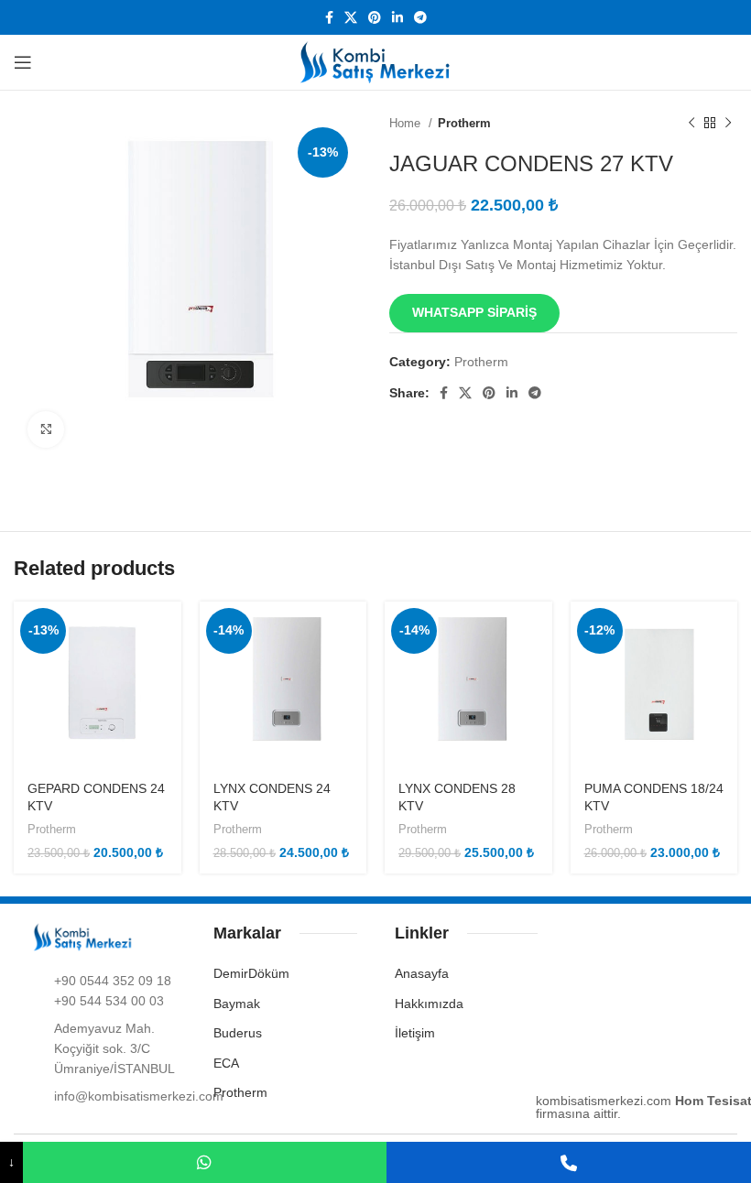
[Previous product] (691, 123)
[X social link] (351, 17)
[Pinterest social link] (374, 17)
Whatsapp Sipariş (474, 312)
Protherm (464, 123)
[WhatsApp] (205, 1162)
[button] (474, 311)
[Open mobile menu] (23, 62)
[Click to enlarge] (45, 429)
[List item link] (104, 991)
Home (406, 123)
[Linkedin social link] (397, 17)
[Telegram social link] (420, 17)
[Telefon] (568, 1162)
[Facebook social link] (329, 17)
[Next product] (728, 123)
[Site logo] (376, 61)
